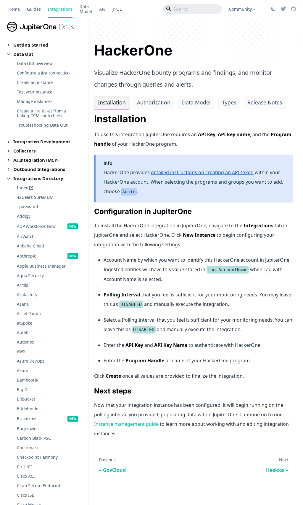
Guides (34, 9)
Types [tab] (229, 102)
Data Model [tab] (196, 102)
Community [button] (240, 9)
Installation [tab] (112, 102)
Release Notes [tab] (264, 102)
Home (14, 9)
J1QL (117, 9)
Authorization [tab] (153, 102)
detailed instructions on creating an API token (202, 172)
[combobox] (192, 9)
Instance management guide (126, 424)
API (102, 9)
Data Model (86, 9)
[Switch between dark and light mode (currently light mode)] (273, 9)
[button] (44, 45)
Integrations (60, 9)
